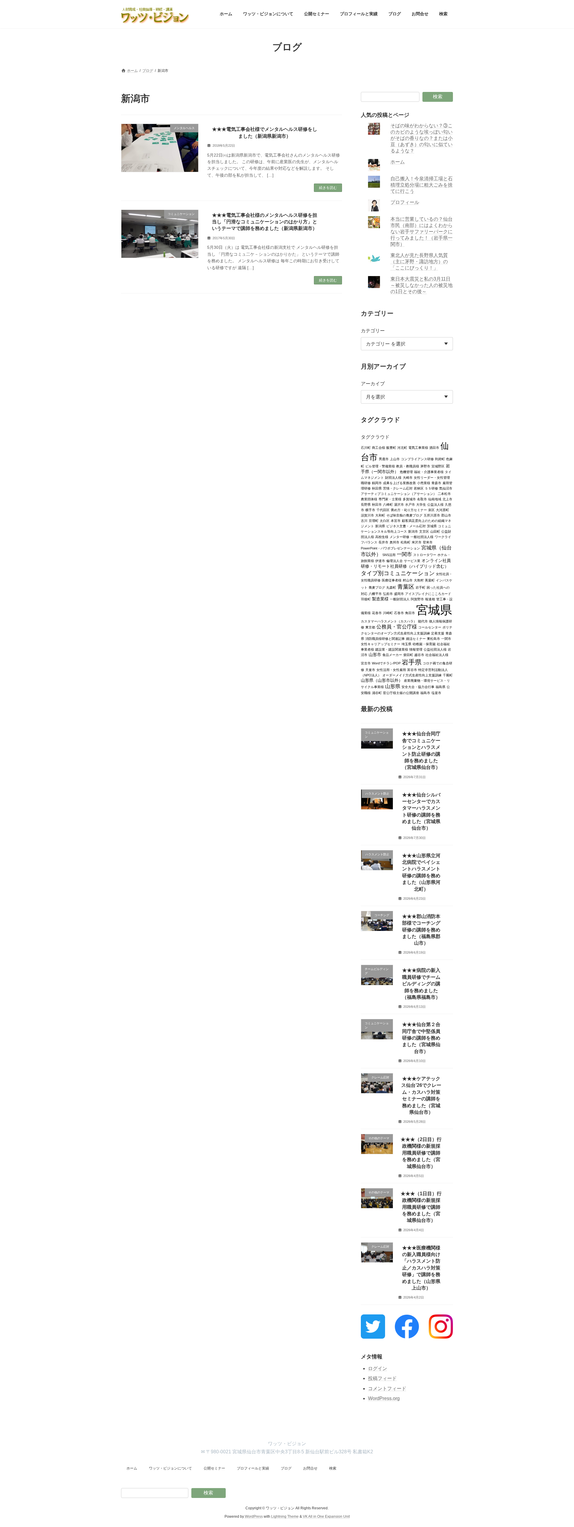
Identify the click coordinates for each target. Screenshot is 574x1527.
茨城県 (432, 526)
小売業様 (423, 482)
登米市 (428, 542)
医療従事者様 (392, 580)
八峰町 (388, 504)
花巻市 (377, 612)
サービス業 (412, 560)
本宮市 (396, 520)
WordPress (254, 1516)
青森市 (436, 482)
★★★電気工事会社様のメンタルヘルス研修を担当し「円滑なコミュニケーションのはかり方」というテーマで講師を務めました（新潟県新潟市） (264, 222)
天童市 (370, 669)
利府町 (440, 458)
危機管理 (406, 471)
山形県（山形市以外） (382, 680)
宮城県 (434, 609)
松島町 (405, 542)
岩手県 (412, 662)
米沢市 (417, 542)
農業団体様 (369, 499)
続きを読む (328, 188)
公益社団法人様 (435, 649)
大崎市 (408, 477)
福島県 (440, 686)
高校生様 (381, 536)
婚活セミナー (416, 638)
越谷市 (419, 654)
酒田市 (434, 447)
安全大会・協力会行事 (418, 686)
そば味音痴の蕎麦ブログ (404, 515)
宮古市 (366, 663)
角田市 (410, 612)
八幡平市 (375, 593)
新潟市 (413, 531)
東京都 (370, 627)
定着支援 (437, 633)
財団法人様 (393, 477)
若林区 (419, 488)
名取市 (422, 499)
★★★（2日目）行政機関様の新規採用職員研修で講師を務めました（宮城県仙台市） (421, 1153)
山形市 (375, 654)
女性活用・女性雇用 (391, 669)
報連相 (430, 599)
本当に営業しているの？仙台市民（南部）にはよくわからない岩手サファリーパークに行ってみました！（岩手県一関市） (422, 231)
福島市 (425, 692)
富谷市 (412, 669)
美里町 (430, 580)
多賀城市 (409, 499)
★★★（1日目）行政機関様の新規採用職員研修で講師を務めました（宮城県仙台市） (421, 1207)
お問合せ (310, 1468)
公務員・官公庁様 (396, 626)
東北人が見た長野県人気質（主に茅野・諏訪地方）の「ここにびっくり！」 (419, 261)
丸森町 (391, 587)
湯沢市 (399, 504)
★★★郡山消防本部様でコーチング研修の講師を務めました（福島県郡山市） (421, 930)
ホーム (398, 161)
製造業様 (380, 598)
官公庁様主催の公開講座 (401, 692)
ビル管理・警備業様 (380, 466)
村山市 (408, 580)
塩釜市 (436, 692)
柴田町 (408, 654)
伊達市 (380, 560)
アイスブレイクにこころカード (428, 593)
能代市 (423, 621)
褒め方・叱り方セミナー (409, 509)
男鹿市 (384, 458)
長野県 (366, 504)
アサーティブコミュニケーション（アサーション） (398, 493)
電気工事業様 (418, 447)
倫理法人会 (394, 560)
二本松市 (444, 493)
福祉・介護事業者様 (429, 471)
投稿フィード (382, 1378)
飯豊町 (391, 447)
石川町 (366, 447)
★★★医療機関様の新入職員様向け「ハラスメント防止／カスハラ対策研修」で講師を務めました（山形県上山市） (421, 1267)
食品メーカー (392, 654)
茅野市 (425, 466)
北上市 (447, 499)
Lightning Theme (285, 1516)
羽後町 (366, 599)
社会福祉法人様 (436, 654)
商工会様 (378, 447)
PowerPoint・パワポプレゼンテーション (390, 548)
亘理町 (373, 520)
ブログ (286, 1468)
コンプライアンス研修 (417, 458)
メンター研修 (399, 536)
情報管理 (415, 649)
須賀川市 (367, 515)
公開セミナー (214, 1468)
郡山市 (446, 515)
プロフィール (405, 202)
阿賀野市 (417, 599)
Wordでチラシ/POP (386, 663)
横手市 (370, 509)
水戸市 (410, 504)
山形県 (392, 686)
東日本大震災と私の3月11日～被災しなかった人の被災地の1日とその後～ (422, 285)
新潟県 (380, 526)
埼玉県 (406, 644)
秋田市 (377, 504)
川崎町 (388, 612)
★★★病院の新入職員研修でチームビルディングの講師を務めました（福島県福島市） (421, 984)
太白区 (385, 520)
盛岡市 (399, 593)
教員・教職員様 (407, 466)
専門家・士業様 (390, 499)
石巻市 (399, 612)
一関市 (404, 554)
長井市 (383, 542)
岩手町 (420, 587)
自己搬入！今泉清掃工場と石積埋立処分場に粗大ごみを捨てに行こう (422, 185)
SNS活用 (389, 554)
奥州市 (394, 542)
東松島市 (433, 638)
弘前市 (388, 593)
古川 (364, 520)
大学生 (421, 504)
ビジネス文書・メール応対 (406, 526)
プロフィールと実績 (253, 1468)
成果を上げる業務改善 (399, 482)
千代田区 (383, 509)
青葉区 (405, 586)
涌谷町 (377, 692)
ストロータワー (424, 554)
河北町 (402, 447)
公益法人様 (435, 504)
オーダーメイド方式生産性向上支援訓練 (412, 675)
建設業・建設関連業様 (391, 649)
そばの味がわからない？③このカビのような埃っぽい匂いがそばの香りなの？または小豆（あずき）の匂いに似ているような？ (422, 138)
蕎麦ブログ (377, 587)
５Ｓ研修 (431, 488)
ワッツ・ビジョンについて (170, 1468)
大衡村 (419, 580)
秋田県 (377, 488)
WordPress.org (384, 1398)
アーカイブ (373, 383)
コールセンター (429, 627)
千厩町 (448, 675)
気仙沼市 (445, 488)
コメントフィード (387, 1388)
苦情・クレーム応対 (398, 488)
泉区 (431, 509)
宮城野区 (438, 466)
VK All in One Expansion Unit (326, 1516)
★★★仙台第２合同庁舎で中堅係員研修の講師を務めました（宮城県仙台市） (421, 1038)
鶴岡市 (377, 482)
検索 (437, 96)
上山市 (395, 458)
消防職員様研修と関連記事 (385, 638)
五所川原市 (432, 515)
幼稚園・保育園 (424, 644)
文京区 (424, 531)
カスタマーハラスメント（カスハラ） (389, 621)
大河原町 (442, 509)
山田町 (435, 531)
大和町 (380, 515)
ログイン (377, 1368)
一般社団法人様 (421, 536)
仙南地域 (434, 499)
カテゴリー (373, 330)
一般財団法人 (400, 599)
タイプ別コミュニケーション (398, 572)
